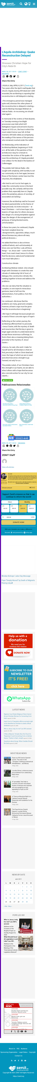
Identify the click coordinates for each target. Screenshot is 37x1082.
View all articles (8, 467)
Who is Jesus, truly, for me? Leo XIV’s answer (18, 728)
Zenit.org (28, 85)
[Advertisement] (18, 27)
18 (6, 898)
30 (27, 902)
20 (14, 898)
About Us (12, 1049)
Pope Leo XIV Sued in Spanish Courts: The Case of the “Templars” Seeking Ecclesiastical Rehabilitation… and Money (22, 760)
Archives (5, 73)
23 (27, 898)
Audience (24, 1049)
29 (22, 902)
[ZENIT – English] (10, 4)
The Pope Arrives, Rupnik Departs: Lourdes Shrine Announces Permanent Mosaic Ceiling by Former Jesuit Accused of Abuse (22, 813)
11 (6, 894)
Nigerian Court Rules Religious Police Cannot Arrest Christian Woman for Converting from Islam (18, 716)
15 (22, 894)
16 (27, 894)
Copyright (32, 1052)
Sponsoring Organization (8, 1052)
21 (18, 898)
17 (31, 894)
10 (31, 890)
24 (31, 898)
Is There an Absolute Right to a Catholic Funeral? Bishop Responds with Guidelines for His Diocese (22, 799)
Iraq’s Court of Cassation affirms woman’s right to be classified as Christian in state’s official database (18, 723)
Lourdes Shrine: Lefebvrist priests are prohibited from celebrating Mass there (22, 772)
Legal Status (23, 1052)
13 (14, 894)
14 (18, 894)
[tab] (11, 1005)
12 (10, 894)
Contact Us (18, 1056)
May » (10, 906)
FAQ (18, 1049)
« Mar (5, 906)
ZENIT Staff (22, 71)
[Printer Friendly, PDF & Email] (7, 380)
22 (22, 898)
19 (10, 898)
